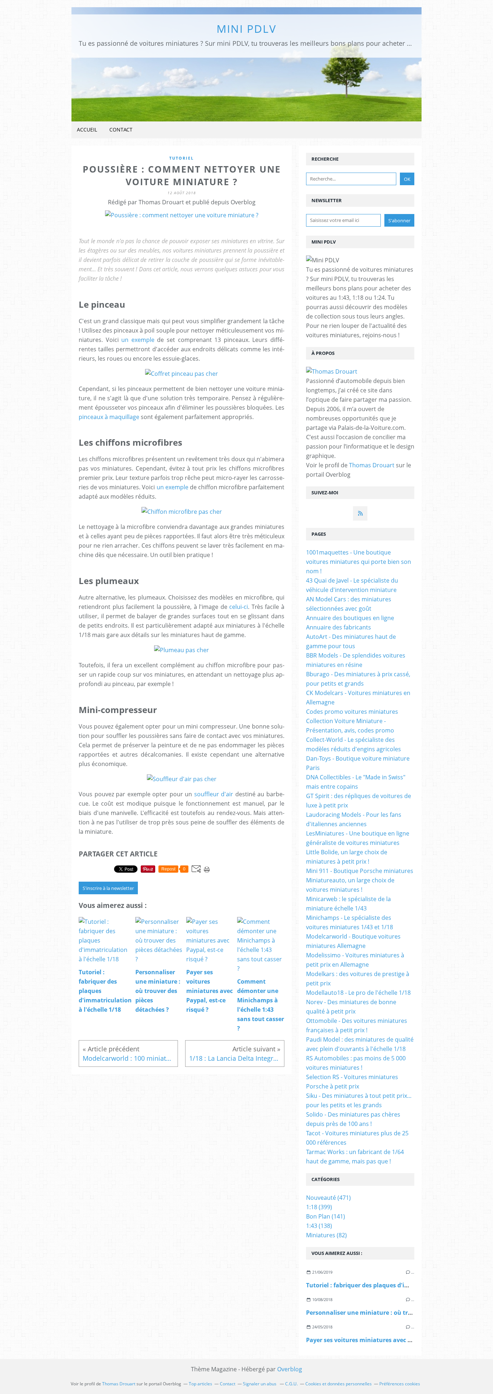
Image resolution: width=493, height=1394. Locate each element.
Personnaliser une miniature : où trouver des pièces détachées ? (398, 1313)
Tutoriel (181, 158)
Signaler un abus (260, 1384)
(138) (319, 1226)
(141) (325, 1216)
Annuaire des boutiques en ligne (350, 618)
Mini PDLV (246, 28)
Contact (120, 129)
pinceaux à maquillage (109, 417)
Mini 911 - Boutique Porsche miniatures (359, 871)
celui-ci (238, 607)
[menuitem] (86, 129)
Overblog (289, 1369)
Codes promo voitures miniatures (352, 712)
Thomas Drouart (371, 465)
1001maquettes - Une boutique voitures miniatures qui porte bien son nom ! (358, 561)
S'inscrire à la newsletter (108, 888)
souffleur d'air (214, 794)
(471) (328, 1198)
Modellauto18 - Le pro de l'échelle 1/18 (358, 993)
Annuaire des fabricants (338, 627)
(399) (319, 1207)
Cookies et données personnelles (338, 1384)
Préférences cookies (399, 1384)
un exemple (137, 340)
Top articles (200, 1384)
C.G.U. (291, 1384)
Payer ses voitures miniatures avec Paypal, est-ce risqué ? (388, 1340)
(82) (326, 1235)
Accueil (87, 129)
